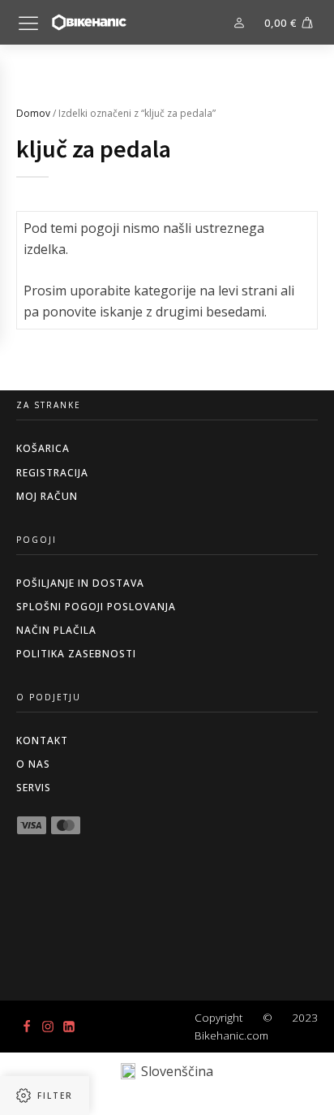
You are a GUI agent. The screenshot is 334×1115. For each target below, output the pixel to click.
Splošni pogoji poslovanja (96, 606)
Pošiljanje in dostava (80, 583)
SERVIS (33, 787)
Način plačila (56, 630)
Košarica (43, 448)
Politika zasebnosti (76, 654)
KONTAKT (42, 740)
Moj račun (47, 496)
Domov (33, 113)
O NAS (33, 764)
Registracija (52, 473)
